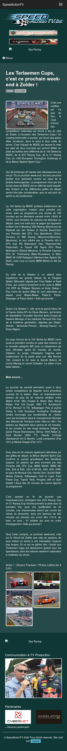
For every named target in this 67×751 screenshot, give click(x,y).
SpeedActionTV (13, 4)
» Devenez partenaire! (17, 727)
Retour (9, 58)
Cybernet (36, 741)
